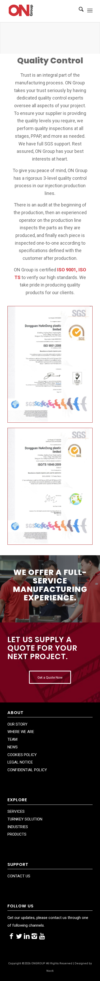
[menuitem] (79, 10)
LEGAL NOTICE (20, 762)
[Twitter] (19, 936)
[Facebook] (11, 936)
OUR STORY (17, 724)
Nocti (50, 971)
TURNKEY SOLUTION (24, 819)
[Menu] (90, 10)
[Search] (79, 10)
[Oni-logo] (41, 10)
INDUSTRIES (17, 827)
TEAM (12, 739)
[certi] (50, 364)
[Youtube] (42, 936)
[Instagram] (34, 936)
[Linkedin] (27, 936)
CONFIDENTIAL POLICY (27, 770)
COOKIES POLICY (22, 754)
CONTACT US (18, 876)
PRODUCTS (16, 834)
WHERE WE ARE (20, 731)
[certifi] (50, 486)
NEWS (12, 747)
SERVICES (16, 811)
